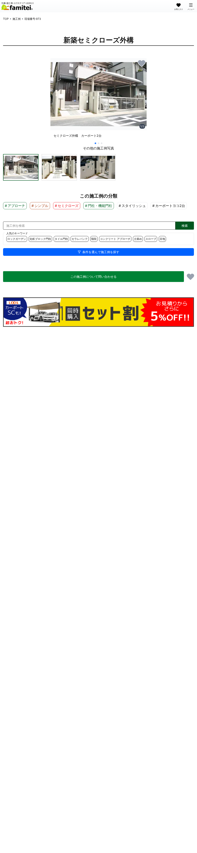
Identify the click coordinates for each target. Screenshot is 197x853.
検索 (185, 226)
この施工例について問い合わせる (93, 276)
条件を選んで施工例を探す (100, 252)
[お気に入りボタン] (141, 63)
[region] (98, 99)
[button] (20, 167)
